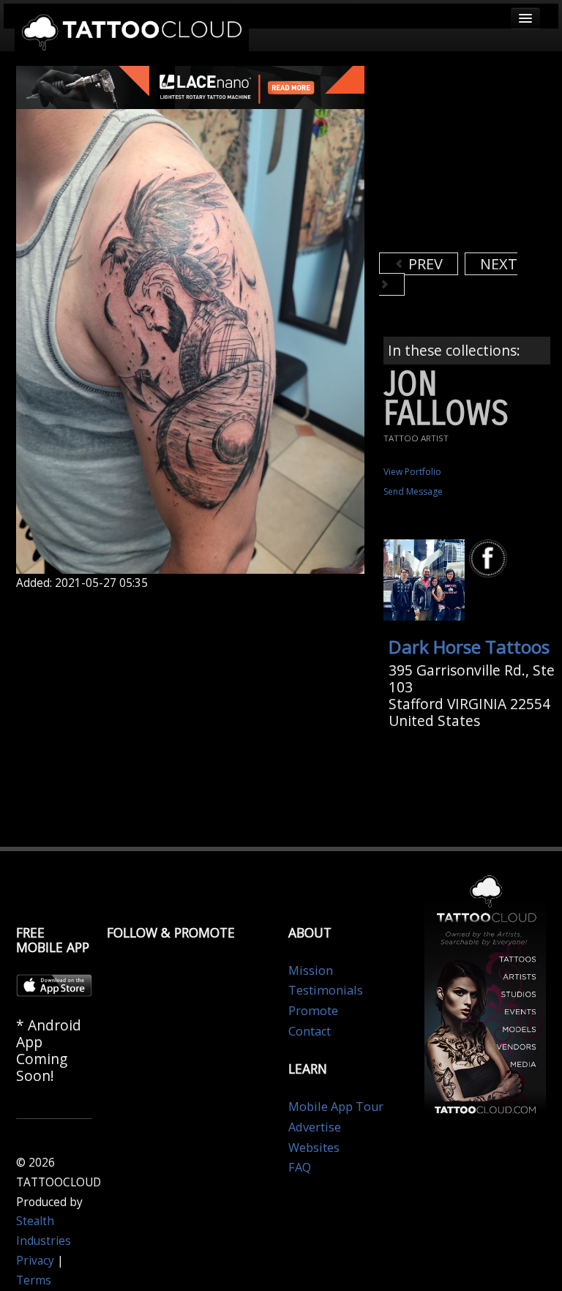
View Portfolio (412, 471)
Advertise (314, 1127)
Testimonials (325, 990)
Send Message (413, 491)
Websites (314, 1148)
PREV (424, 264)
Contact (309, 1031)
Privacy (35, 1260)
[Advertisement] (470, 157)
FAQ (299, 1167)
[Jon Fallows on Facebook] (490, 559)
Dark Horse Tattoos (469, 647)
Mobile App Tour (335, 1107)
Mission (310, 970)
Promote (313, 1011)
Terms (33, 1280)
